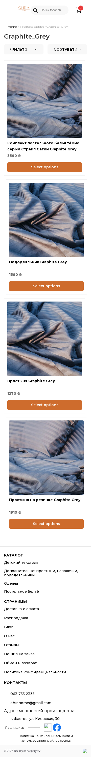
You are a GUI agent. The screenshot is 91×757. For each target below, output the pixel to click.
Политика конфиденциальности (35, 672)
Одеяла (11, 583)
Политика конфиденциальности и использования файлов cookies (45, 738)
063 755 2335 (22, 694)
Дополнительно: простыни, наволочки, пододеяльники (41, 573)
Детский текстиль (21, 562)
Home (12, 26)
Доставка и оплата (21, 609)
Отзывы (11, 645)
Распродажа (16, 618)
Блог (8, 627)
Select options (44, 167)
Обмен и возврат (20, 663)
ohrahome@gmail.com (30, 703)
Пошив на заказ (19, 654)
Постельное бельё (21, 591)
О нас (9, 636)
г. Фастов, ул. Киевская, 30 (35, 718)
